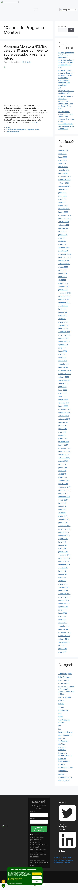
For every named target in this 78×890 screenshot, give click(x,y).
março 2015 (62, 584)
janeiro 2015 (63, 590)
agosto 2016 (63, 539)
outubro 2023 (63, 261)
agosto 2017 (63, 500)
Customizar (36, 874)
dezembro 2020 (64, 371)
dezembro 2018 (64, 448)
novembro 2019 (64, 413)
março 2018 (62, 477)
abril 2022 (62, 319)
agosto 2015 (63, 568)
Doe (59, 713)
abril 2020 (62, 396)
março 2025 (63, 206)
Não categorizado (65, 735)
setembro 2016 (64, 535)
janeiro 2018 (63, 484)
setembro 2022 (64, 303)
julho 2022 (62, 309)
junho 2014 (62, 613)
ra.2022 (61, 774)
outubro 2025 (63, 183)
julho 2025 (62, 193)
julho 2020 (62, 387)
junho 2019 (62, 429)
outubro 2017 (63, 493)
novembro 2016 (64, 529)
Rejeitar (37, 877)
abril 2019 (62, 435)
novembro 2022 (64, 296)
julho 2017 (62, 503)
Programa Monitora (33, 129)
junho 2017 (62, 506)
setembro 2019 (64, 419)
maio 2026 (62, 160)
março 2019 (62, 438)
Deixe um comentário (13, 131)
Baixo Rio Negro (64, 677)
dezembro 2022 (64, 293)
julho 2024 (62, 231)
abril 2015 (62, 581)
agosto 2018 (63, 461)
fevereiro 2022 (64, 325)
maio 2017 (62, 510)
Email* (32, 818)
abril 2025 (62, 202)
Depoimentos (63, 710)
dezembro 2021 (64, 332)
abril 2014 (62, 620)
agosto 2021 (63, 345)
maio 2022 (62, 316)
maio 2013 (62, 652)
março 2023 (63, 283)
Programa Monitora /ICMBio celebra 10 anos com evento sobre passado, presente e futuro (26, 52)
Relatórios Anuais (65, 777)
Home (60, 717)
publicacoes (63, 771)
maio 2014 (62, 616)
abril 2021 (62, 358)
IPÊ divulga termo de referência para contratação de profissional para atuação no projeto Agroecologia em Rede (66, 60)
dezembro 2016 (64, 526)
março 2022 (63, 322)
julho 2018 (62, 464)
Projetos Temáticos (65, 768)
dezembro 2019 (64, 409)
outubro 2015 (63, 561)
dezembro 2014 (64, 594)
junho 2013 (62, 649)
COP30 (61, 704)
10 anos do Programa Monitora (16, 129)
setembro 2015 (64, 565)
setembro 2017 (64, 497)
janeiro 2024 (63, 251)
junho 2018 (62, 468)
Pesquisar (62, 26)
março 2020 (63, 400)
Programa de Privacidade (63, 860)
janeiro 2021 (63, 367)
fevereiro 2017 (63, 519)
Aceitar (36, 881)
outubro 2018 (63, 455)
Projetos (61, 764)
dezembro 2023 (64, 254)
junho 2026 (62, 157)
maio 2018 (62, 471)
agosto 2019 (63, 422)
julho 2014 (62, 610)
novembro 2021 (64, 335)
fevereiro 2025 (64, 209)
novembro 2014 (64, 597)
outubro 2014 (63, 600)
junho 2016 (62, 545)
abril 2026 (62, 163)
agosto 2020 (63, 383)
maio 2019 (62, 432)
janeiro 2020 (63, 406)
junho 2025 (62, 196)
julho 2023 (62, 270)
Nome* (32, 812)
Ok (71, 30)
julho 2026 (62, 154)
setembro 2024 (64, 225)
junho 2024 (62, 235)
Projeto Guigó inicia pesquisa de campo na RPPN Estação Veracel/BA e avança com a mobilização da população (65, 78)
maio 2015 (62, 578)
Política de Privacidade (63, 858)
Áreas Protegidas (65, 674)
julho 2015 (62, 571)
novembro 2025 (64, 180)
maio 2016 (62, 548)
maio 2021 (62, 354)
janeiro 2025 (63, 212)
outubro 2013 (63, 639)
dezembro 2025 (64, 176)
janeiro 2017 (63, 523)
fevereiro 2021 (63, 364)
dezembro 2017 (64, 487)
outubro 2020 (63, 377)
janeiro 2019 (63, 445)
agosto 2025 (63, 189)
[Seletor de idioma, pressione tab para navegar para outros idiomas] (68, 9)
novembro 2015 (64, 558)
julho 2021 (62, 348)
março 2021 (62, 361)
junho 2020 (62, 390)
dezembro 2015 (64, 555)
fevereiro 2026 (64, 170)
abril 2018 (62, 474)
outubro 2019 (63, 416)
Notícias (8, 127)
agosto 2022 (63, 306)
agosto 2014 (63, 607)
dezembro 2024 (64, 215)
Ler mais (34, 122)
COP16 (61, 700)
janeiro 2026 (63, 173)
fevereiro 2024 (64, 248)
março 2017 (62, 516)
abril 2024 (62, 241)
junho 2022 (62, 312)
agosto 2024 (63, 228)
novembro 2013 (64, 636)
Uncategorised (64, 780)
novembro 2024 (64, 218)
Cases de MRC (64, 683)
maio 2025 (62, 199)
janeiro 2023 (63, 290)
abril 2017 (62, 513)
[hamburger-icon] (36, 9)
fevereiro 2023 (64, 286)
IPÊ (59, 725)
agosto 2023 (63, 267)
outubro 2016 (63, 532)
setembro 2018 (64, 458)
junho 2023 (62, 273)
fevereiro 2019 (63, 442)
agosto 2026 (63, 151)
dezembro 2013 (64, 633)
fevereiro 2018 (63, 480)
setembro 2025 (64, 186)
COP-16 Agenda (64, 697)
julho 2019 (62, 425)
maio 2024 (62, 238)
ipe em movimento (65, 732)
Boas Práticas (63, 680)
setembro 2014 (64, 603)
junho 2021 (62, 351)
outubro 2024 (63, 222)
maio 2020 (62, 393)
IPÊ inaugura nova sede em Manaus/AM (66, 90)
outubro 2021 (63, 338)
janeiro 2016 (63, 552)
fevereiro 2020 (64, 403)
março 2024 (63, 244)
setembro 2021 (64, 341)
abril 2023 (62, 280)
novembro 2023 (64, 257)
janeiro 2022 (63, 328)
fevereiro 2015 (63, 587)
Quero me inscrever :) (39, 829)
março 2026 (63, 167)
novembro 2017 (64, 490)
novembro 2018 (64, 451)
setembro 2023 (64, 264)
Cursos (61, 707)
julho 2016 (62, 542)
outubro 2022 (63, 299)
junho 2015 (62, 574)
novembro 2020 (64, 374)
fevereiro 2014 (63, 626)
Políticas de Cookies (62, 863)
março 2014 (62, 623)
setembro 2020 (64, 380)
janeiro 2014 (63, 629)
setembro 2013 (64, 642)
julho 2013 (62, 645)
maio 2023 (62, 277)
